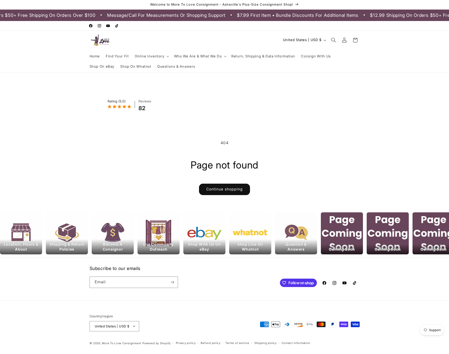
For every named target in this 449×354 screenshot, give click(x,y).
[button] (151, 56)
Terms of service (237, 343)
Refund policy (211, 343)
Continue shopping (224, 189)
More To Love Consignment (121, 343)
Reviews (144, 101)
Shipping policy (265, 343)
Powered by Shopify (156, 343)
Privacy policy (186, 343)
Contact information (296, 343)
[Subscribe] (172, 282)
